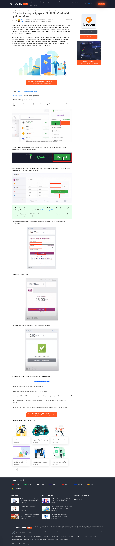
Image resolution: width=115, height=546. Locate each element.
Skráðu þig (40, 2)
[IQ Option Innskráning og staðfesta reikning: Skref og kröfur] (59, 452)
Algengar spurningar (40, 539)
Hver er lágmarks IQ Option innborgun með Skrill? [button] (28, 386)
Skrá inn (59, 2)
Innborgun (67, 2)
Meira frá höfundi (35, 420)
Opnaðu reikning (88, 37)
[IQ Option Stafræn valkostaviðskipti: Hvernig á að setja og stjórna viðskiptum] (40, 452)
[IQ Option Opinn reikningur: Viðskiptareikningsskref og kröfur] (46, 516)
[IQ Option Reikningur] (21, 430)
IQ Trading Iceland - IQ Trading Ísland (22, 544)
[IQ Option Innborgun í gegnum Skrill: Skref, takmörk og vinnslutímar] (46, 508)
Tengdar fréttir (19, 420)
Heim (13, 10)
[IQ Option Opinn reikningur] (59, 430)
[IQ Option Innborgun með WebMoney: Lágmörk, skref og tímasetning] (21, 452)
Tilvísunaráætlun (64, 539)
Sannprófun (71, 536)
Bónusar (32, 2)
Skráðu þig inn (38, 536)
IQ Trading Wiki (16, 536)
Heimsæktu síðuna (89, 32)
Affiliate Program (27, 536)
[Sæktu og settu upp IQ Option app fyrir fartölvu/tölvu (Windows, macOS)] (15, 500)
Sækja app (75, 2)
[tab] (42, 386)
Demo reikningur (53, 539)
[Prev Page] (13, 469)
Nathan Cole (22, 20)
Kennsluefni (33, 5)
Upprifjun (55, 536)
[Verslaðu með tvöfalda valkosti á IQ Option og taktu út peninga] (15, 516)
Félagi (86, 536)
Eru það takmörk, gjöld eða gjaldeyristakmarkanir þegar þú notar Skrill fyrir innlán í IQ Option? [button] (39, 401)
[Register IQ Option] (89, 50)
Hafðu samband (28, 539)
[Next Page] (16, 469)
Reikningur (79, 536)
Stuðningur (93, 536)
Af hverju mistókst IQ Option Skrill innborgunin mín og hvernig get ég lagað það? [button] (37, 396)
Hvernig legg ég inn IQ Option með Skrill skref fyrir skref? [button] (30, 391)
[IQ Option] (89, 28)
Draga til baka (50, 2)
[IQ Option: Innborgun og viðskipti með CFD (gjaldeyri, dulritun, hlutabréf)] (46, 500)
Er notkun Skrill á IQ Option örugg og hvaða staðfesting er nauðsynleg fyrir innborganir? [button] (40, 407)
